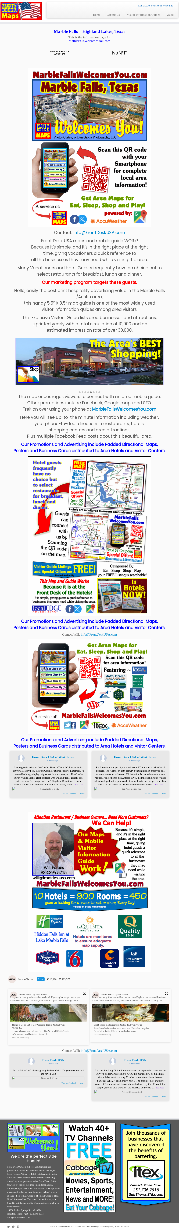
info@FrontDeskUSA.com (99, 634)
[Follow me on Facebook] (14, 1227)
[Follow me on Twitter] (9, 1227)
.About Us (113, 14)
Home (96, 14)
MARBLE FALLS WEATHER (89, 52)
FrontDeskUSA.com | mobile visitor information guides (80, 1226)
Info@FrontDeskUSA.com (99, 232)
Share (82, 793)
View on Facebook (69, 793)
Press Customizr (121, 1226)
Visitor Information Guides (143, 14)
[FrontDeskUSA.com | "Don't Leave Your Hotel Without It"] (21, 11)
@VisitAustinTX (40, 994)
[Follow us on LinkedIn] (19, 1227)
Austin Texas (25, 994)
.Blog (170, 14)
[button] (79, 392)
